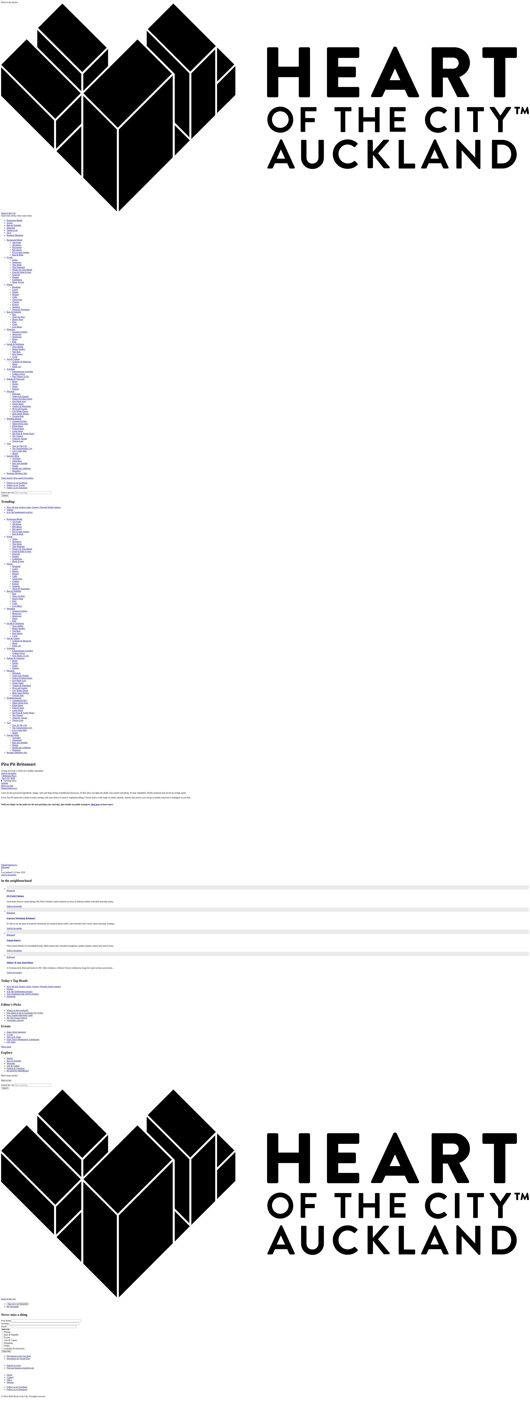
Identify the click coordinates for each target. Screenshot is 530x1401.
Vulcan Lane (17, 441)
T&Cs (9, 1380)
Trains (15, 386)
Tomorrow (16, 262)
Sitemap (10, 1382)
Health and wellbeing (21, 468)
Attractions (17, 461)
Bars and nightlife (20, 463)
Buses (14, 381)
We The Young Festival (17, 1018)
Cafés (14, 297)
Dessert (15, 294)
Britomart (16, 394)
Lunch (15, 289)
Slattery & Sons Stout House (20, 962)
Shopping (11, 228)
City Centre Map (19, 451)
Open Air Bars (18, 317)
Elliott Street (17, 426)
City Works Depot (20, 411)
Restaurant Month (14, 220)
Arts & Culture (13, 359)
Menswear (16, 334)
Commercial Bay (19, 421)
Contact (10, 1377)
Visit (9, 443)
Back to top (6, 1080)
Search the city (7, 492)
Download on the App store (19, 1356)
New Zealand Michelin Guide (20, 1015)
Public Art (16, 366)
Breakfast (16, 287)
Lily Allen (11, 1042)
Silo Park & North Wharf (23, 433)
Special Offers (13, 456)
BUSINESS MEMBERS (18, 1071)
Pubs (14, 322)
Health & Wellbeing (15, 344)
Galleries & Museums (21, 361)
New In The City (19, 446)
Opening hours (9, 781)
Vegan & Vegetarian (21, 309)
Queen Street (17, 404)
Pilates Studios (18, 349)
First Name (6, 1320)
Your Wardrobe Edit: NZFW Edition (23, 994)
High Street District (20, 414)
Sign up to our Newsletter (18, 1304)
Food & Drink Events (21, 272)
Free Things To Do (20, 376)
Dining (10, 284)
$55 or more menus (20, 252)
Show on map (7, 786)
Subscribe (6, 1351)
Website (4, 783)
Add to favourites (8, 773)
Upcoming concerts (15, 1020)
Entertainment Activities (22, 371)
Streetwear (16, 337)
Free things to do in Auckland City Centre (25, 1013)
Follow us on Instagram (17, 488)
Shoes (14, 339)
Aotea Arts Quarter (20, 396)
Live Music (17, 327)
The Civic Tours (14, 1037)
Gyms (14, 356)
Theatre (15, 277)
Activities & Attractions (14, 1348)
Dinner (15, 292)
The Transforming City (22, 448)
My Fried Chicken (15, 896)
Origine (10, 510)
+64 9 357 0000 (8, 778)
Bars (14, 314)
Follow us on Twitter (16, 485)
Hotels (15, 453)
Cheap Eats (17, 299)
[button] (12, 478)
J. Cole (10, 1034)
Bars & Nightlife (14, 225)
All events (16, 242)
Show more (6, 1047)
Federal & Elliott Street (22, 399)
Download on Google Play (18, 1358)
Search (5, 496)
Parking (15, 389)
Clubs (14, 324)
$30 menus (17, 247)
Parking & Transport (15, 379)
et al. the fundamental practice (20, 512)
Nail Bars (16, 352)
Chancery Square (19, 438)
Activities (11, 369)
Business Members (15, 235)
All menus (16, 245)
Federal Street (18, 429)
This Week (17, 265)
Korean (15, 304)
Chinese (15, 302)
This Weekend (18, 267)
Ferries (15, 384)
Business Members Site (17, 473)
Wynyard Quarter (19, 409)
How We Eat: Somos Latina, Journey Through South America (34, 507)
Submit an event (14, 1365)
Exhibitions (17, 280)
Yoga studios (17, 347)
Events (10, 223)
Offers (7, 1346)
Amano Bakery (14, 940)
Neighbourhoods (14, 419)
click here (95, 804)
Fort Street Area (19, 401)
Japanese (16, 307)
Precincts (10, 391)
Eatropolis (11, 996)
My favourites (13, 1306)
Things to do (12, 230)
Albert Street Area (20, 424)
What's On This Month (22, 270)
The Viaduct (17, 436)
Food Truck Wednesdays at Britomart (23, 1039)
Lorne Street (17, 431)
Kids (14, 342)
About (9, 1375)
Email (3, 1326)
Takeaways (12, 788)
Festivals (16, 275)
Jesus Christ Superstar (16, 1032)
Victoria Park (18, 416)
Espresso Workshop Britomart (21, 918)
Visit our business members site (20, 1368)
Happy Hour (17, 319)
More (9, 233)
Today (15, 260)
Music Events (18, 282)
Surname (5, 1323)
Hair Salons (17, 354)
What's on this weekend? (17, 1010)
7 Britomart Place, (9, 776)
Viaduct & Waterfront (21, 406)
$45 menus (17, 250)
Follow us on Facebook (17, 483)
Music (15, 364)
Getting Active (18, 374)
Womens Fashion (19, 332)
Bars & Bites (17, 255)
